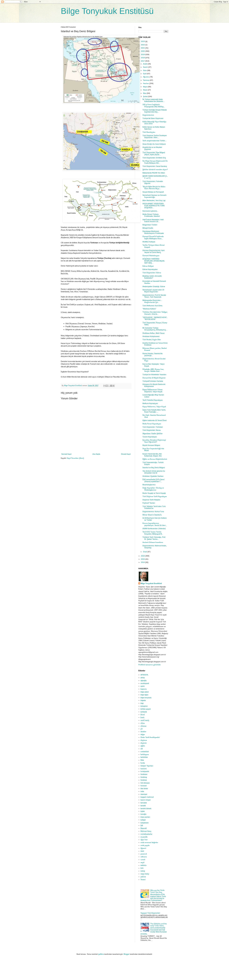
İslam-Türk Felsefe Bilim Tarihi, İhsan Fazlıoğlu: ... (154, 411)
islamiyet (144, 794)
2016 (143, 556)
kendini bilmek (146, 808)
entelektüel (145, 752)
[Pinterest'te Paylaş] (113, 386)
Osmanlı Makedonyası (151, 256)
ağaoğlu (144, 680)
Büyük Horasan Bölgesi (151, 445)
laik (142, 825)
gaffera (101, 954)
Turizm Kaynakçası (150, 437)
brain (142, 717)
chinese (143, 726)
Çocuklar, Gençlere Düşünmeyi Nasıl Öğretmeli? (154, 441)
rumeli (143, 860)
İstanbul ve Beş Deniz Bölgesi (154, 468)
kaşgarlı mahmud (147, 797)
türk (142, 868)
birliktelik (144, 712)
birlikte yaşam (146, 709)
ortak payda (145, 845)
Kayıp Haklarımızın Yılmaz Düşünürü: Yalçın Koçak (152, 391)
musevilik (144, 837)
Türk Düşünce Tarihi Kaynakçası (155, 496)
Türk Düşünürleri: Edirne (152, 273)
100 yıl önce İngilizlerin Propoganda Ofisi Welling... (154, 106)
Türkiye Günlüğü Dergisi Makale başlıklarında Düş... (155, 111)
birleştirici (144, 706)
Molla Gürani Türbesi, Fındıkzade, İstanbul (151, 215)
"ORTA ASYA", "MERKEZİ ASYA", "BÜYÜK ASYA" (155, 318)
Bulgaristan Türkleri (150, 225)
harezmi (144, 769)
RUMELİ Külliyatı (149, 242)
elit (142, 749)
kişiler (143, 811)
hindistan (144, 774)
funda (143, 763)
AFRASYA (144, 675)
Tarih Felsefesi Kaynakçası (153, 400)
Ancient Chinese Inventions (153, 542)
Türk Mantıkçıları (149, 132)
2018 (143, 58)
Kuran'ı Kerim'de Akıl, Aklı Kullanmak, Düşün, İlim (152, 455)
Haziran (146, 83)
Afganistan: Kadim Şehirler (153, 433)
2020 (143, 51)
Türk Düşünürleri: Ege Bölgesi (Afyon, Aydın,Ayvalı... (154, 153)
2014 (143, 562)
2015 (143, 559)
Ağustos (146, 77)
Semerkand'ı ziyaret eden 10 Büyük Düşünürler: (153, 291)
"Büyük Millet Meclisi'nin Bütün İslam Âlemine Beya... (154, 188)
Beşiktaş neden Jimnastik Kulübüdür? (152, 277)
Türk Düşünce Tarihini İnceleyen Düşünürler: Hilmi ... (155, 136)
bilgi (142, 703)
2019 (143, 54)
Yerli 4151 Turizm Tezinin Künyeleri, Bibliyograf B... (153, 533)
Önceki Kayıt (126, 454)
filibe (142, 760)
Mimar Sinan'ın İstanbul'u (152, 515)
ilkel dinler (144, 788)
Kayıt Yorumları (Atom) (75, 458)
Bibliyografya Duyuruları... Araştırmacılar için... (152, 301)
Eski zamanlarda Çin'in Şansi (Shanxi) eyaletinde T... (153, 480)
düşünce (144, 740)
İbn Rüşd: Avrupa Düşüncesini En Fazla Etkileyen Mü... (155, 162)
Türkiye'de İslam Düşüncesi (153, 118)
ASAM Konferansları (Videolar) (154, 528)
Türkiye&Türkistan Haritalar (153, 381)
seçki (142, 862)
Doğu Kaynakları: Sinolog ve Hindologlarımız (153, 489)
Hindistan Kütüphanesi (151, 336)
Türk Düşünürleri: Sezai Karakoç (155, 166)
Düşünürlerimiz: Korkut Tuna (153, 511)
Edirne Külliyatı (148, 266)
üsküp (143, 871)
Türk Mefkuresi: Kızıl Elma (152, 305)
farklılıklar (144, 757)
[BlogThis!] (107, 386)
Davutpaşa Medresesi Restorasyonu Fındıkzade (153, 232)
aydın (143, 686)
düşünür (144, 743)
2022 (143, 45)
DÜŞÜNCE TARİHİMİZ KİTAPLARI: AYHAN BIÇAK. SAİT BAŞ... (154, 261)
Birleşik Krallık (148, 228)
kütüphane (144, 823)
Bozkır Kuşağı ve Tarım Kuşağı (154, 493)
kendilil (143, 806)
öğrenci (143, 848)
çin (142, 729)
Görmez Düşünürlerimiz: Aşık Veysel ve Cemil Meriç (153, 251)
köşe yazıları (145, 817)
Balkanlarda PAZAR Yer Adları (154, 173)
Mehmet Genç (146, 831)
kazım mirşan (146, 800)
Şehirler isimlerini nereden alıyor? (155, 170)
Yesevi (143, 879)
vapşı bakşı (145, 874)
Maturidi (144, 828)
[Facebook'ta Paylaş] (111, 386)
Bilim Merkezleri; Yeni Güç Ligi (154, 200)
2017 (143, 61)
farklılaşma (145, 754)
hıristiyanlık (145, 771)
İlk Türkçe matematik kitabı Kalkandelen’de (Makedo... (153, 100)
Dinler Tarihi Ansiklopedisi (150, 737)
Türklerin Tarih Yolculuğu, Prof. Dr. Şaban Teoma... (154, 538)
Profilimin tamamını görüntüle (149, 665)
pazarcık (144, 854)
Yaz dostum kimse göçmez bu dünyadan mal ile (154, 472)
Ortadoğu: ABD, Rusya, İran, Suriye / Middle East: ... (153, 370)
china (143, 723)
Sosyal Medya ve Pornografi (153, 192)
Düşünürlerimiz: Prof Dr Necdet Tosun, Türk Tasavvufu (154, 296)
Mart (145, 93)
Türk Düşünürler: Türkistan (153, 427)
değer (143, 734)
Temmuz (146, 80)
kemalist (144, 803)
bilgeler (143, 700)
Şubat (145, 96)
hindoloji (144, 780)
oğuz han (144, 840)
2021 (143, 48)
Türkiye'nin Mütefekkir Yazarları (154, 374)
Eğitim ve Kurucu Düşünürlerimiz (155, 459)
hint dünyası (145, 783)
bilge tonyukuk (146, 698)
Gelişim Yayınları (147, 766)
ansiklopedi (145, 683)
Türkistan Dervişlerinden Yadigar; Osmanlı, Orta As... (155, 313)
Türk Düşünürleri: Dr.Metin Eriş (154, 158)
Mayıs (145, 87)
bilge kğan (144, 695)
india (142, 791)
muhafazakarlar (146, 834)
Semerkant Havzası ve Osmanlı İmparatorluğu (154, 196)
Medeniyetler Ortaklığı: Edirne (154, 286)
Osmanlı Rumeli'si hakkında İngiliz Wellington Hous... (153, 237)
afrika (143, 678)
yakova (143, 877)
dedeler (143, 732)
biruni (143, 714)
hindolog (144, 777)
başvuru (144, 689)
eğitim (143, 746)
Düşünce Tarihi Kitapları (151, 500)
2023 (143, 41)
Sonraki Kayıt (66, 454)
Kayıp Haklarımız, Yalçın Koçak (154, 407)
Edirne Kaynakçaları (150, 269)
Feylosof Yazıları (149, 503)
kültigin (143, 820)
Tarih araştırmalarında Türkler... (154, 141)
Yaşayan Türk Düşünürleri (150, 913)
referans (144, 857)
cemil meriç (145, 720)
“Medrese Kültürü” (149, 309)
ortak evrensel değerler (149, 842)
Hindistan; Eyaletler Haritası (153, 476)
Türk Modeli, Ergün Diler (152, 340)
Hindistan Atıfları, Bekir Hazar (154, 333)
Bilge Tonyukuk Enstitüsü (107, 11)
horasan (144, 786)
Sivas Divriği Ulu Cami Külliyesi (154, 144)
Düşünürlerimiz (148, 115)
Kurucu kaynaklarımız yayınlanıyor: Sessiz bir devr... (155, 524)
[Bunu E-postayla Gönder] (104, 386)
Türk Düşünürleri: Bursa (152, 430)
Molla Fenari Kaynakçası (152, 424)
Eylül (145, 74)
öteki (142, 851)
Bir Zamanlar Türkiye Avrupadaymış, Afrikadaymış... (155, 329)
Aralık (145, 64)
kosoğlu (143, 814)
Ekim (145, 70)
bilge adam (145, 692)
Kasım (145, 67)
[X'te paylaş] (109, 386)
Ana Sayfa (96, 454)
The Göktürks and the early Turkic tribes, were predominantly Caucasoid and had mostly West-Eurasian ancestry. (154, 929)
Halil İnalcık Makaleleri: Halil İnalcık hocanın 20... (153, 220)
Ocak (145, 552)
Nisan (145, 90)
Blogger (127, 954)
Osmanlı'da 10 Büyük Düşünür (154, 378)
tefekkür (144, 865)
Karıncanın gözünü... (150, 211)
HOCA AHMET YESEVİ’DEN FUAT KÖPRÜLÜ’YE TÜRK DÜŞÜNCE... (154, 206)
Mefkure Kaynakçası (150, 403)
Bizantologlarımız (149, 485)
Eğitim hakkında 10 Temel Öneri (155, 420)
